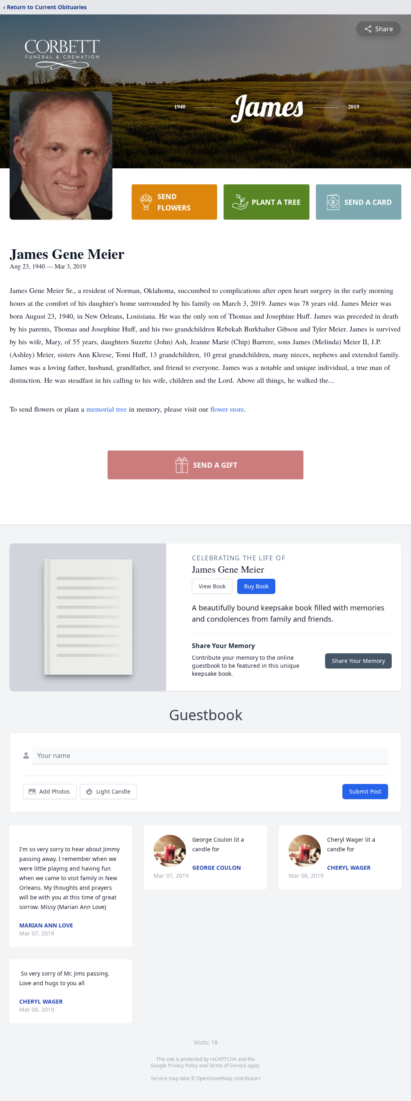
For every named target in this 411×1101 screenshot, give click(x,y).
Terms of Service (227, 1065)
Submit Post (365, 791)
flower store (227, 409)
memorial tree (106, 409)
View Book (212, 586)
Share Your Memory (358, 661)
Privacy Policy (183, 1065)
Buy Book (256, 586)
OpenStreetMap (214, 1078)
